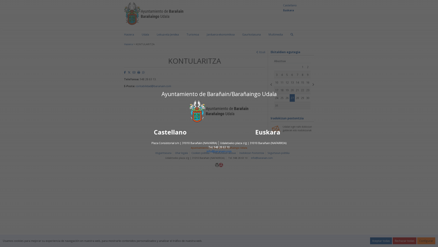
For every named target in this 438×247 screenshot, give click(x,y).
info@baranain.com (219, 151)
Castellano (170, 132)
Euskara (267, 132)
